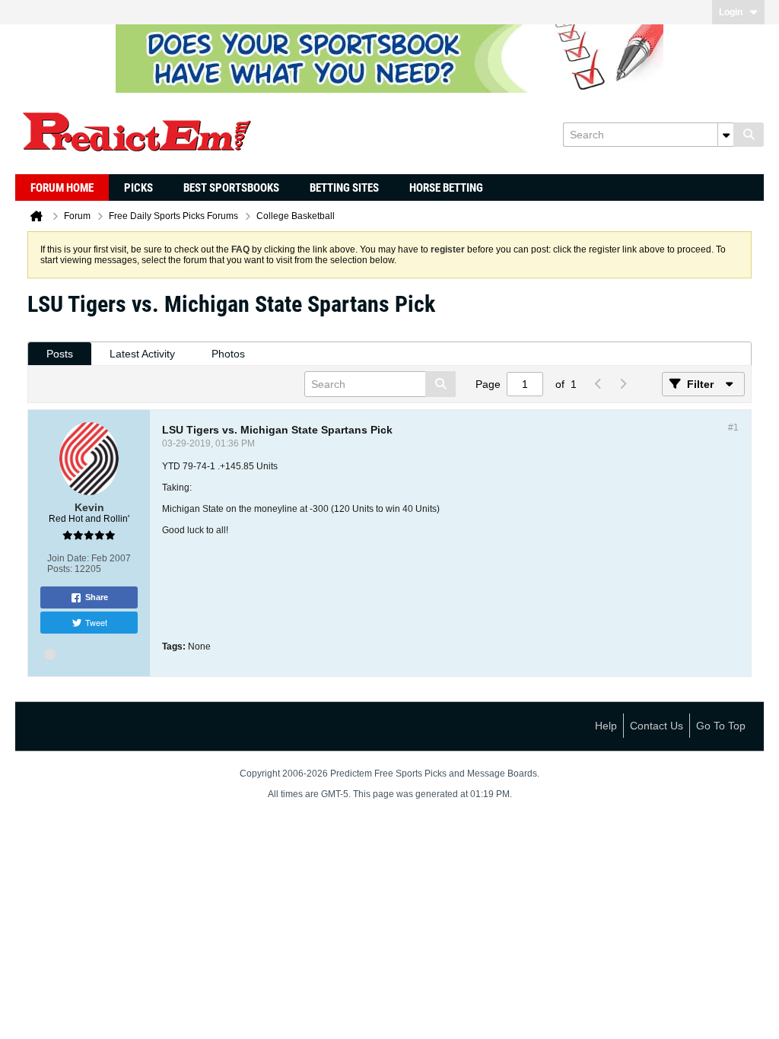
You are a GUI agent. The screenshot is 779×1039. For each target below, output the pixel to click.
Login (730, 12)
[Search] (748, 134)
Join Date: (68, 558)
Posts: (59, 569)
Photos (228, 354)
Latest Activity (142, 354)
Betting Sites (344, 188)
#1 (733, 427)
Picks (138, 188)
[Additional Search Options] (725, 134)
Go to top (721, 726)
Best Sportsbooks (231, 188)
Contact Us (656, 726)
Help (606, 726)
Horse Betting (446, 188)
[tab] (59, 354)
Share (96, 597)
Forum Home (62, 188)
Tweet (96, 622)
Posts (59, 354)
